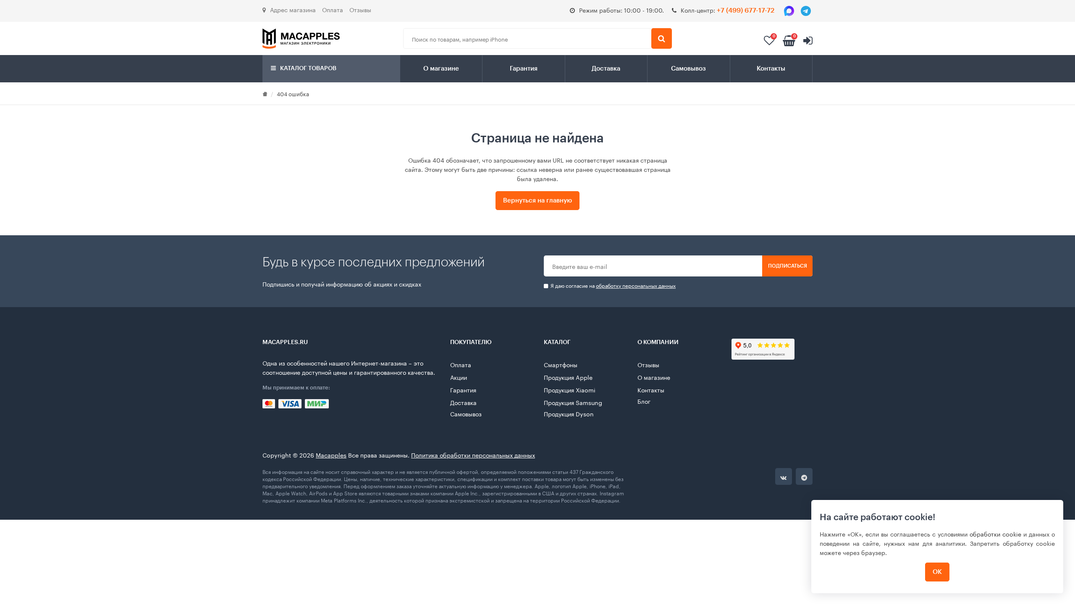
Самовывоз (688, 69)
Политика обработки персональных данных (473, 454)
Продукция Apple (568, 376)
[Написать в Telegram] (806, 11)
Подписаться (787, 265)
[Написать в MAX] (789, 11)
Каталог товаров (307, 68)
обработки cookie (995, 533)
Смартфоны (560, 364)
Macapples (331, 454)
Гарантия (524, 69)
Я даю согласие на (612, 285)
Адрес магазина (293, 9)
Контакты (771, 69)
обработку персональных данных (636, 285)
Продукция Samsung (573, 402)
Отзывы (360, 9)
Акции (458, 376)
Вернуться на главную (537, 200)
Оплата (332, 9)
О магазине (441, 69)
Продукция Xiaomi (569, 389)
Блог (643, 400)
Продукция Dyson (569, 413)
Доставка (606, 69)
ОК (937, 572)
